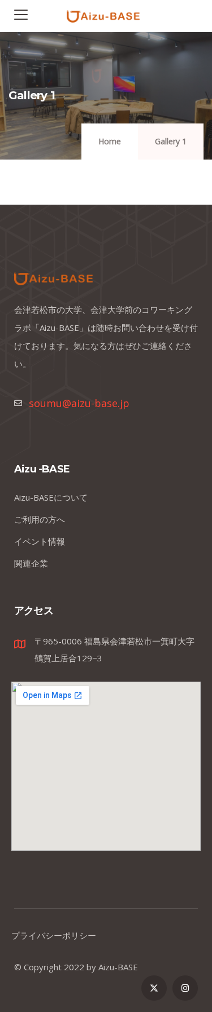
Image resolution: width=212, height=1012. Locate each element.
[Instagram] (185, 988)
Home (109, 141)
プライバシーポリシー (53, 935)
